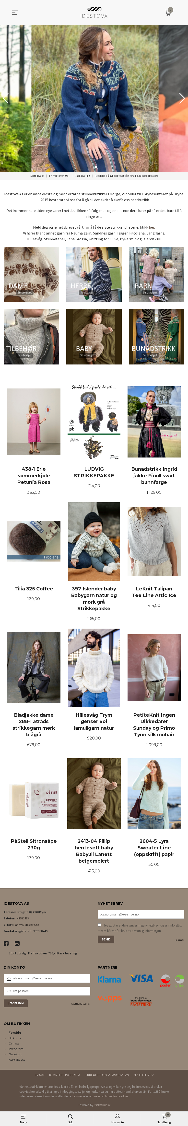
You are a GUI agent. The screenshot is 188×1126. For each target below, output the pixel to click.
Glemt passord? (80, 1003)
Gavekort (15, 1054)
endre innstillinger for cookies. (109, 1096)
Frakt (40, 1075)
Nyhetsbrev (143, 1075)
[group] (94, 98)
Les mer (179, 940)
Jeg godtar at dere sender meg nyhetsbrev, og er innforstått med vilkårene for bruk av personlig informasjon (140, 928)
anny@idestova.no (27, 925)
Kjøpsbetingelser (64, 1075)
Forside (15, 1032)
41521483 (23, 918)
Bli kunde (15, 1038)
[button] (182, 98)
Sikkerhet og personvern (107, 1075)
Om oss (14, 1043)
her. (152, 227)
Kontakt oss (17, 1059)
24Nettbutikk (102, 1105)
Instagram (16, 1049)
